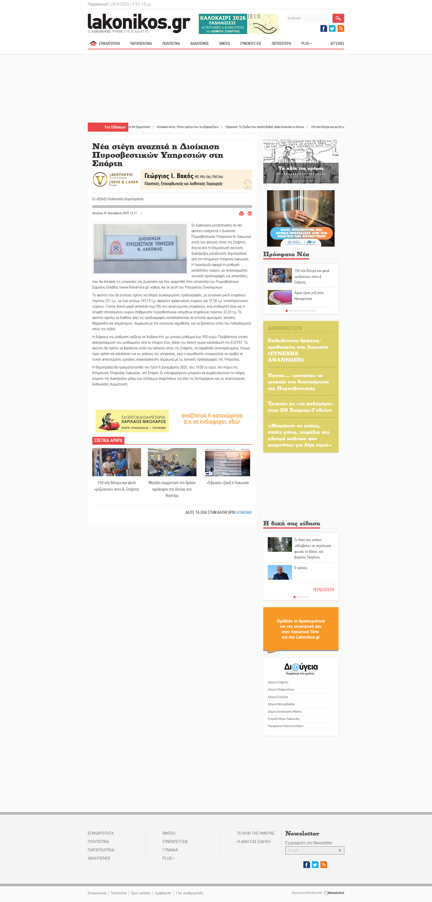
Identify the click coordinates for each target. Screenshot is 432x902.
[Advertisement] (216, 88)
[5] (299, 311)
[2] (290, 311)
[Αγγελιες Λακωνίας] (212, 418)
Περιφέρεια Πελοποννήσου (286, 726)
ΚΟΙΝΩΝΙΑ (244, 512)
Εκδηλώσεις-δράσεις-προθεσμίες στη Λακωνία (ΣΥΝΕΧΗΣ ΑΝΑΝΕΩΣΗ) (298, 349)
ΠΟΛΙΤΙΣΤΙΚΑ (171, 43)
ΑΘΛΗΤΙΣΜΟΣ (199, 43)
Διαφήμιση (163, 893)
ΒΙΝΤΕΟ (224, 43)
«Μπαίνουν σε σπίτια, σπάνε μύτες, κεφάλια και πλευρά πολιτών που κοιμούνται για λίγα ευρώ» (300, 435)
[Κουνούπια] (301, 218)
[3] (293, 311)
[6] (302, 311)
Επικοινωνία (97, 893)
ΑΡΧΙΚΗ (93, 45)
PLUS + (307, 43)
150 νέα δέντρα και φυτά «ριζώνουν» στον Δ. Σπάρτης (316, 127)
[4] (296, 311)
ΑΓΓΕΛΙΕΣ (337, 43)
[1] (287, 311)
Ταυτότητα (118, 893)
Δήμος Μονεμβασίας (281, 704)
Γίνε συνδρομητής (189, 893)
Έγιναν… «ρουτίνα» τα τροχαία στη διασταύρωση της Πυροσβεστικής (298, 381)
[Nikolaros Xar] (132, 421)
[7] (305, 311)
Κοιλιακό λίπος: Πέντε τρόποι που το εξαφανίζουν (160, 127)
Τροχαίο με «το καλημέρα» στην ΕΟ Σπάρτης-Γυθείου (300, 407)
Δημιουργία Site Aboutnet (307, 893)
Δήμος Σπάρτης (278, 682)
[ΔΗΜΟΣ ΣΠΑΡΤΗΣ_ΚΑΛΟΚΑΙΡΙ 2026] (238, 23)
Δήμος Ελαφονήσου (281, 689)
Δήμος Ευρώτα (278, 697)
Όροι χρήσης (141, 893)
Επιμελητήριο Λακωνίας (283, 719)
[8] (309, 311)
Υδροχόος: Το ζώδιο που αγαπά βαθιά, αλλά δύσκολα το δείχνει (237, 127)
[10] (315, 311)
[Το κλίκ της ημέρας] (301, 161)
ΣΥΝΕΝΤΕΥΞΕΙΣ (250, 43)
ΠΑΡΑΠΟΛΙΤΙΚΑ (141, 43)
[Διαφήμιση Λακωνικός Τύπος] (301, 630)
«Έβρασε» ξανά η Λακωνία (228, 482)
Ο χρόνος (300, 567)
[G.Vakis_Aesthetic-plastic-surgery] (172, 179)
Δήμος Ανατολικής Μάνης (285, 712)
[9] (312, 311)
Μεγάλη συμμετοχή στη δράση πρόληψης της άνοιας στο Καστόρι (172, 489)
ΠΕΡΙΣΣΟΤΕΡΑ (323, 589)
